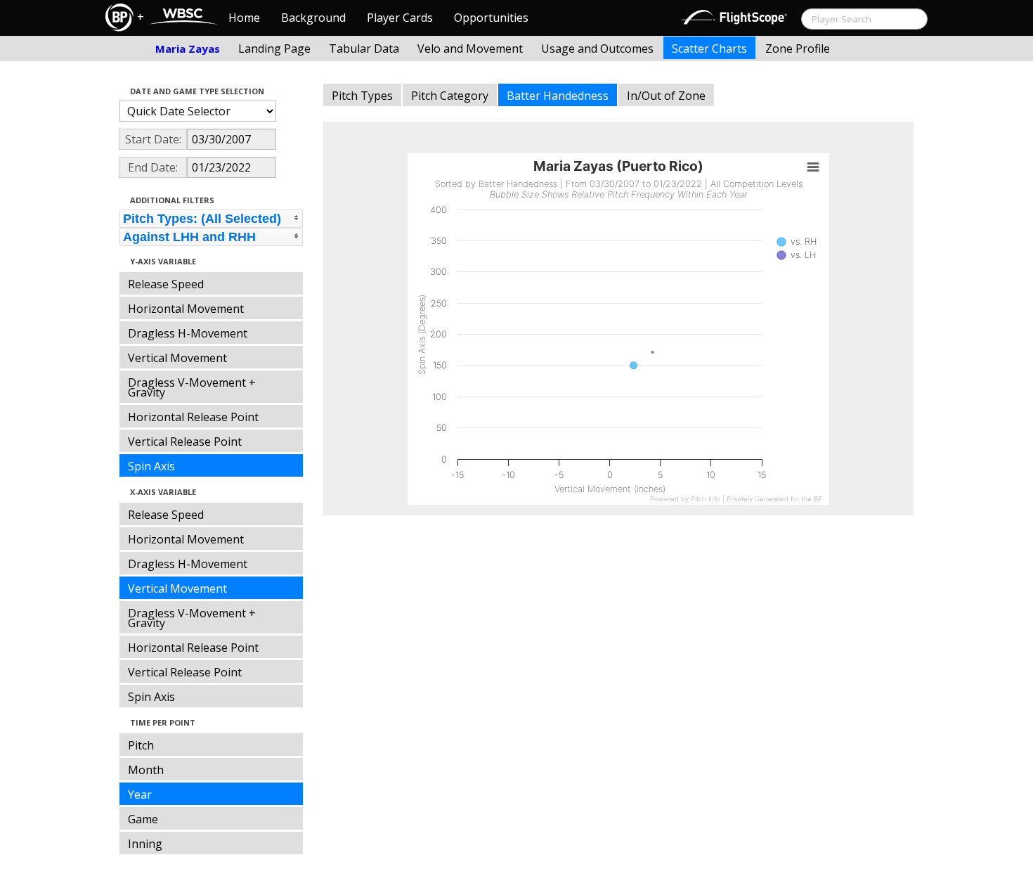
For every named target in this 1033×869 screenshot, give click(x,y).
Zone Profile (797, 48)
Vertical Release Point (185, 441)
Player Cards (400, 17)
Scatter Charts (709, 48)
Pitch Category (449, 95)
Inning (145, 843)
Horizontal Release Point (193, 417)
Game (143, 819)
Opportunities (491, 17)
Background (313, 17)
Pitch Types (362, 95)
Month (146, 770)
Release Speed (166, 284)
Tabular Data (364, 48)
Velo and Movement (470, 48)
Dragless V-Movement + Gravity (192, 387)
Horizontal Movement (186, 308)
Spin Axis (151, 466)
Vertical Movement (177, 358)
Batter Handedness (558, 95)
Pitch (141, 745)
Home (244, 17)
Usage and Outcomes (597, 48)
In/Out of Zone (666, 95)
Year (140, 794)
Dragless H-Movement (187, 333)
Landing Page (274, 48)
